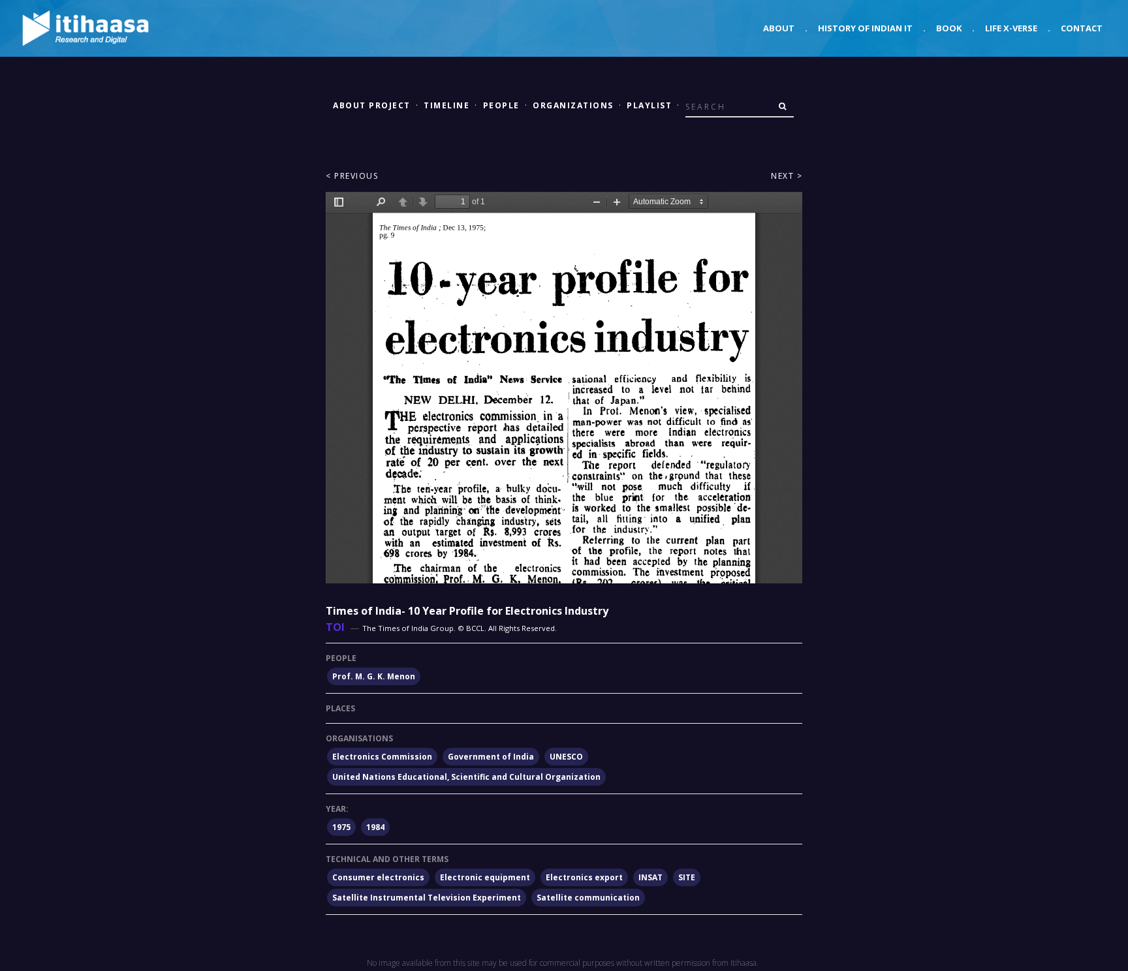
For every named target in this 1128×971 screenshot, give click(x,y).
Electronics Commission (382, 756)
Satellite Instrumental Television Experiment (426, 897)
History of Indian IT (865, 28)
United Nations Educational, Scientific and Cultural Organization (466, 776)
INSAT (650, 877)
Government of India (491, 756)
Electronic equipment (485, 877)
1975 (341, 827)
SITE (686, 877)
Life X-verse (1011, 28)
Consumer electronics (378, 877)
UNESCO (566, 756)
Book (949, 28)
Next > (786, 175)
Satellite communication (588, 897)
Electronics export (584, 877)
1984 (375, 827)
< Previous (352, 175)
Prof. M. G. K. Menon (373, 676)
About (778, 28)
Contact (1082, 28)
